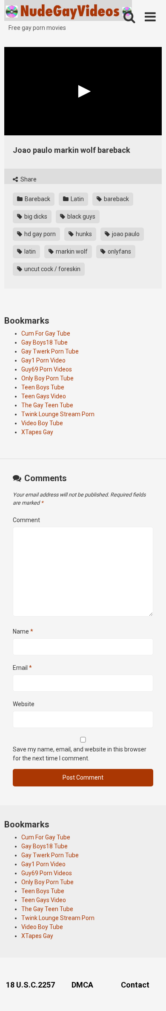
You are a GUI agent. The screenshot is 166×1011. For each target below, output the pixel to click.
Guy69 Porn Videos (46, 369)
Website (23, 704)
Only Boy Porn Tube (47, 378)
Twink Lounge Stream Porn (57, 414)
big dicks (35, 216)
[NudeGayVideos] (68, 11)
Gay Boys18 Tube (44, 342)
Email (22, 667)
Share (28, 179)
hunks (83, 234)
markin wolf (71, 251)
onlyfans (118, 251)
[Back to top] (150, 993)
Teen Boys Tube (42, 387)
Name (23, 631)
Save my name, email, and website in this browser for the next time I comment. (79, 754)
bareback (116, 199)
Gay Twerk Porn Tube (50, 351)
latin (29, 251)
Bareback (36, 199)
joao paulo (125, 234)
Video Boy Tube (42, 423)
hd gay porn (39, 234)
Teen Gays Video (43, 396)
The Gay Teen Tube (47, 405)
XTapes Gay (37, 432)
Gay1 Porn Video (43, 360)
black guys (80, 216)
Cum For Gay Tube (45, 333)
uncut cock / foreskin (51, 269)
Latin (76, 199)
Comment (26, 520)
